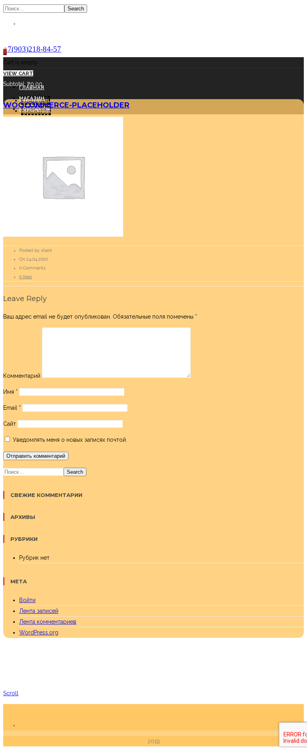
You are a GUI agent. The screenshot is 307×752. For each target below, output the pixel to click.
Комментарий (21, 376)
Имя (10, 392)
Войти (27, 600)
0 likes (25, 276)
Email (12, 408)
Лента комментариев (47, 621)
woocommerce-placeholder (66, 105)
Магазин (32, 98)
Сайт (9, 424)
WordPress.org (38, 632)
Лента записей (38, 611)
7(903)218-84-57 (32, 49)
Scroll (10, 693)
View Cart (18, 73)
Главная (31, 87)
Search (76, 9)
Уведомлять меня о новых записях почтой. (70, 440)
